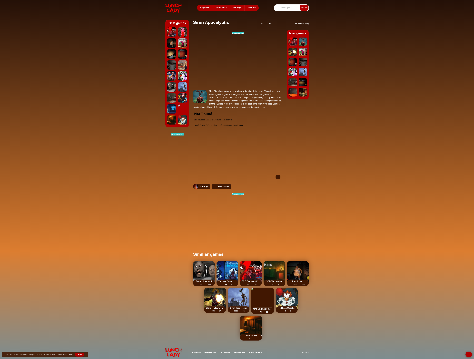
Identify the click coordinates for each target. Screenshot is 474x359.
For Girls (252, 8)
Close (79, 354)
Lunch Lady (298, 281)
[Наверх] (468, 354)
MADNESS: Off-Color (262, 309)
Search (304, 8)
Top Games (224, 352)
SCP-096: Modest (274, 281)
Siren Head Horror (238, 308)
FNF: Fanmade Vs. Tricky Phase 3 (251, 281)
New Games (221, 8)
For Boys (237, 8)
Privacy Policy (255, 352)
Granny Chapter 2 (204, 281)
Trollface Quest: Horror (227, 281)
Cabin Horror (251, 336)
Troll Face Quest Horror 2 (287, 308)
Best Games (210, 352)
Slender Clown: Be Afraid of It (215, 308)
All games (204, 8)
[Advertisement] (179, 175)
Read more (68, 354)
